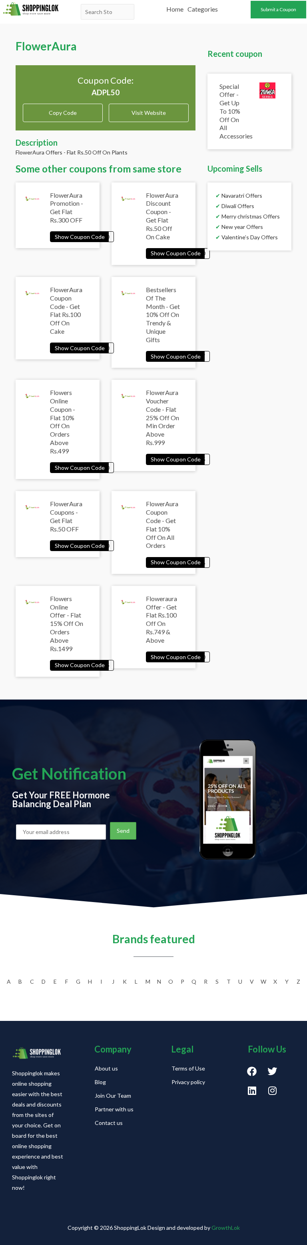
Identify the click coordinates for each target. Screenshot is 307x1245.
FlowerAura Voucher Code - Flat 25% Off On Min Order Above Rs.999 (162, 417)
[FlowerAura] (82, 236)
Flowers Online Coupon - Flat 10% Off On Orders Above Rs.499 (62, 422)
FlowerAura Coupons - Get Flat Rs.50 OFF (66, 516)
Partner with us (114, 1109)
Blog (100, 1082)
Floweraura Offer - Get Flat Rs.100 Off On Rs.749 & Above (161, 619)
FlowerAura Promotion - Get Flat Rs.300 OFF (66, 207)
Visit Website (149, 112)
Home (174, 9)
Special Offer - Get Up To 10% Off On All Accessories (236, 111)
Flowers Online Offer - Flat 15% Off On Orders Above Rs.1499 (66, 623)
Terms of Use (188, 1068)
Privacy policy (188, 1082)
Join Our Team (113, 1095)
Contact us (109, 1122)
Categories (202, 9)
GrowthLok (225, 1227)
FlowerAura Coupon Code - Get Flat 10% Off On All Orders (162, 524)
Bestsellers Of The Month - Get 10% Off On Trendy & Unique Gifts (163, 314)
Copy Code (63, 110)
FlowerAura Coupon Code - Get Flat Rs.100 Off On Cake (66, 310)
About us (106, 1068)
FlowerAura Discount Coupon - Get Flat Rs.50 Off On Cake (162, 216)
